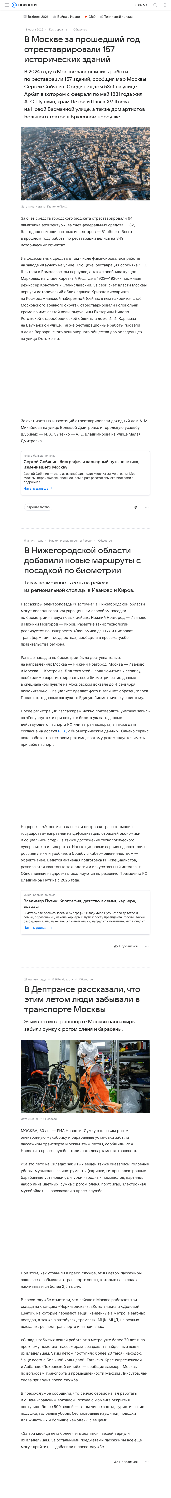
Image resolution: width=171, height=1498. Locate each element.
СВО (92, 16)
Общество (80, 29)
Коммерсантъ (58, 29)
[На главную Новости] (26, 5)
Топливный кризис (118, 16)
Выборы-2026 (38, 16)
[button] (85, 164)
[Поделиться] (135, 507)
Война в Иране (68, 16)
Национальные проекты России (70, 540)
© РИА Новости (62, 979)
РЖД (62, 731)
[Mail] (14, 5)
